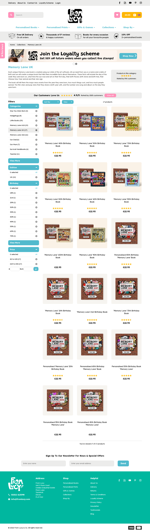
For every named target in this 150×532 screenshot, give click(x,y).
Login (57, 3)
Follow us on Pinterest (135, 2)
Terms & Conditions (98, 495)
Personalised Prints (70, 487)
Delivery (93, 487)
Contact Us (32, 3)
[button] (13, 55)
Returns (93, 491)
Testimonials (95, 510)
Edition (13, 167)
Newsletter (94, 506)
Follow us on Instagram (140, 2)
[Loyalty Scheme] (75, 55)
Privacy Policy (95, 502)
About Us (94, 483)
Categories (15, 106)
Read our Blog (125, 2)
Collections (67, 495)
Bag (137, 15)
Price (12, 249)
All (36, 172)
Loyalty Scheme (96, 498)
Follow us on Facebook (119, 2)
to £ (21, 269)
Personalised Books (71, 483)
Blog (92, 514)
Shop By (66, 498)
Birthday (14, 183)
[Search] (11, 15)
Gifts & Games (69, 491)
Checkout (127, 15)
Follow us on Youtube (130, 2)
